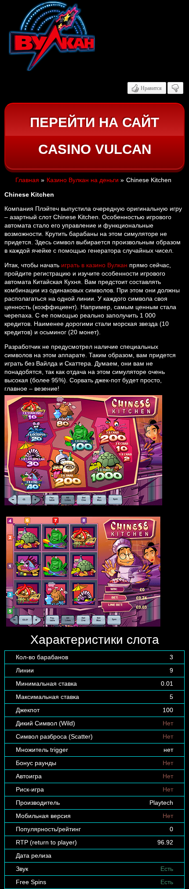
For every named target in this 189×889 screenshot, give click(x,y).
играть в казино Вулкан (94, 265)
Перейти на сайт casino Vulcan (94, 136)
